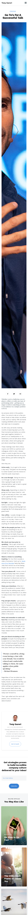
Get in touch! (15, 744)
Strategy (13, 11)
